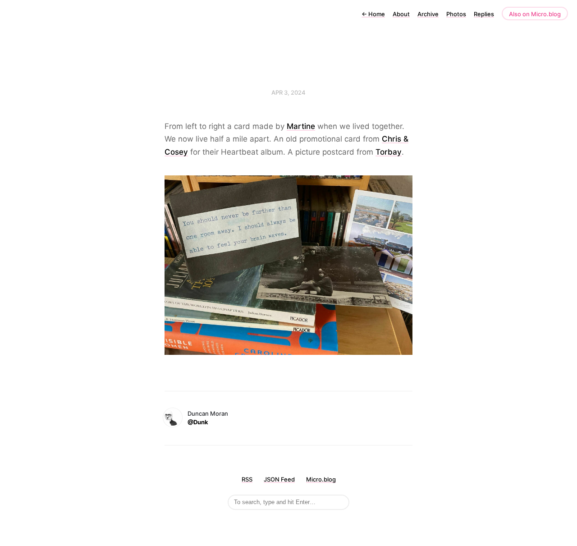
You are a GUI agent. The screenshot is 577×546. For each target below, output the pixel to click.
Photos (456, 14)
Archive (428, 14)
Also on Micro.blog (535, 14)
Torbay (389, 151)
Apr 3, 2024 (288, 92)
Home (373, 14)
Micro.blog (321, 479)
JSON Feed (279, 479)
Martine (301, 126)
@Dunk (198, 422)
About (401, 14)
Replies (484, 14)
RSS (247, 479)
